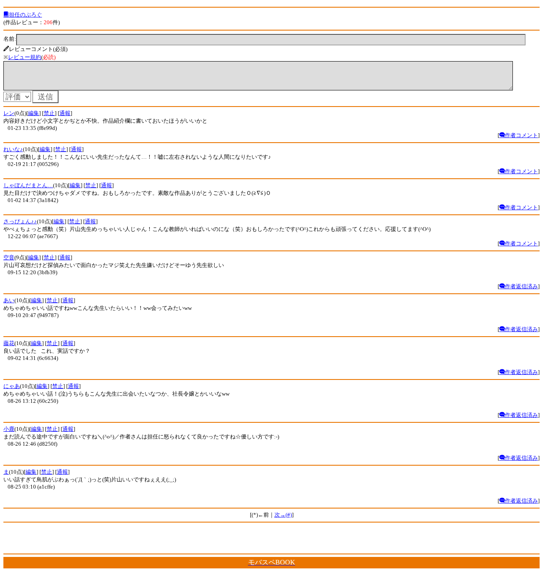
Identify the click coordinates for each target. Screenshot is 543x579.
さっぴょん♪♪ (20, 221)
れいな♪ (13, 149)
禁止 (49, 113)
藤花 (8, 343)
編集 (33, 113)
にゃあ (11, 386)
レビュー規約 (24, 57)
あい (8, 300)
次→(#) (283, 515)
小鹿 (8, 429)
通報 (64, 113)
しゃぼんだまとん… (28, 185)
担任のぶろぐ (25, 14)
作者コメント (521, 135)
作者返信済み (521, 286)
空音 (8, 257)
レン (8, 113)
